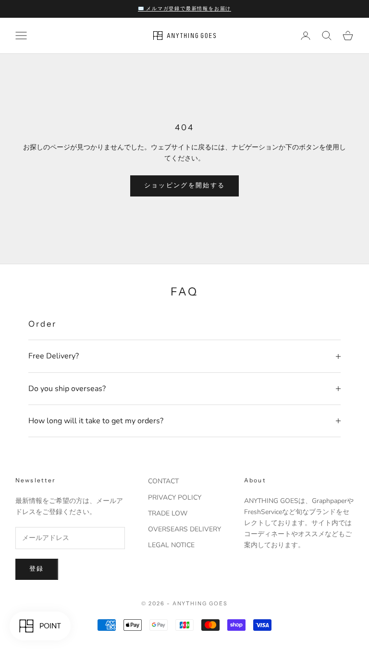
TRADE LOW (167, 513)
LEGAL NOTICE (171, 545)
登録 (36, 568)
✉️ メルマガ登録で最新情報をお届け (185, 8)
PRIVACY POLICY (174, 497)
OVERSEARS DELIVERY (184, 529)
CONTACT (163, 481)
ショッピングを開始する (184, 185)
